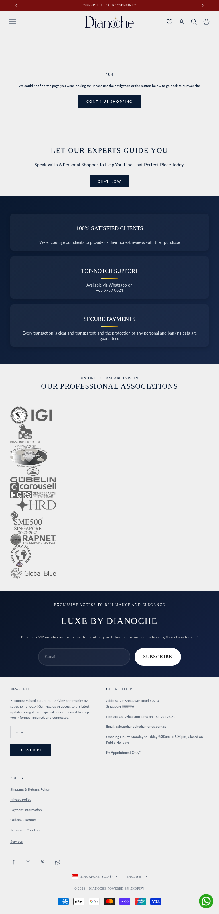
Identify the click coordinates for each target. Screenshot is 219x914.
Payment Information (26, 810)
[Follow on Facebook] (13, 862)
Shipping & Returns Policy (30, 789)
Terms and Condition (26, 830)
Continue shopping (109, 101)
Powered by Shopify (126, 888)
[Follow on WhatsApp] (57, 862)
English (134, 876)
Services (16, 841)
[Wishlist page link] (169, 22)
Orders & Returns (23, 820)
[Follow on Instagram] (28, 862)
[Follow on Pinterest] (43, 862)
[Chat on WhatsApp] (206, 901)
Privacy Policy (20, 799)
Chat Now (109, 181)
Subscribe (157, 656)
